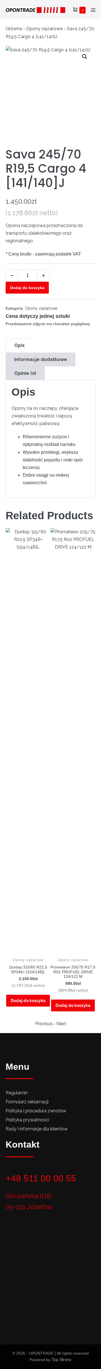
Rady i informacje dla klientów (37, 1129)
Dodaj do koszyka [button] (28, 1000)
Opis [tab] (19, 345)
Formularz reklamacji (27, 1101)
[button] (85, 57)
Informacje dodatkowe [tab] (40, 359)
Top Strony (62, 1359)
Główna (14, 28)
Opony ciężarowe (44, 28)
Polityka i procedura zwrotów (36, 1110)
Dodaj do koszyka (27, 287)
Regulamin (17, 1092)
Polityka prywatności (27, 1120)
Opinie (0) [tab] (25, 373)
